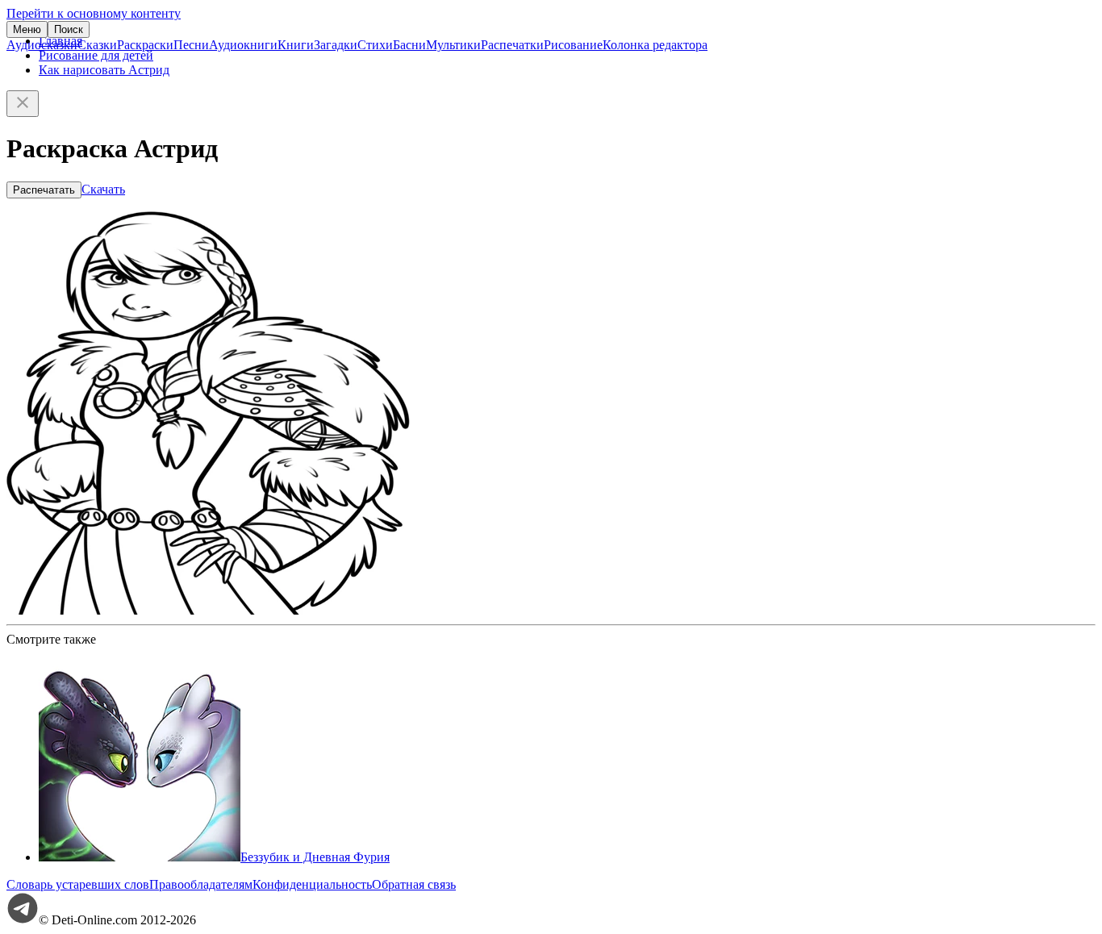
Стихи (375, 45)
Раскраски (145, 45)
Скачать (103, 189)
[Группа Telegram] (22, 920)
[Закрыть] (22, 103)
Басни (409, 45)
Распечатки (512, 45)
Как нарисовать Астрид (104, 70)
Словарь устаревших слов (77, 884)
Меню (27, 29)
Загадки (335, 45)
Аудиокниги (243, 45)
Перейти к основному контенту (93, 13)
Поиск (68, 29)
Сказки (97, 45)
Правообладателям (201, 884)
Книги (296, 45)
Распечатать (44, 190)
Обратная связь (414, 884)
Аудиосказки (41, 45)
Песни (191, 45)
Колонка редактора (655, 45)
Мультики (453, 45)
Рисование (573, 45)
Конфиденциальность (312, 884)
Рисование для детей (96, 55)
